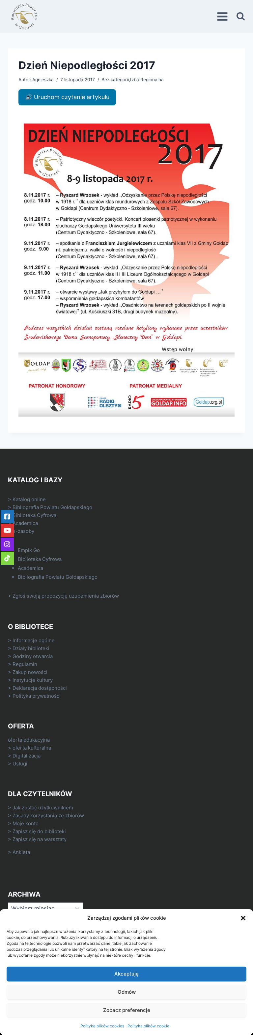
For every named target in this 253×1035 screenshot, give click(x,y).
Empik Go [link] (29, 550)
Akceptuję (126, 974)
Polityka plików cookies (102, 1025)
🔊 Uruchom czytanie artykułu (67, 96)
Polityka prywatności (37, 696)
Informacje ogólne (34, 640)
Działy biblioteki (31, 648)
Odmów (127, 992)
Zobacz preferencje (126, 1010)
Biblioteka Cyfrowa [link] (34, 515)
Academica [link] (25, 523)
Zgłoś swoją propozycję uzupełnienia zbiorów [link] (66, 596)
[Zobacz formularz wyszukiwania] (240, 16)
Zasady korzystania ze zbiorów (48, 815)
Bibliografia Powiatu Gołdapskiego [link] (52, 507)
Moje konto (26, 823)
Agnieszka (43, 79)
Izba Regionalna (147, 79)
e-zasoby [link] (23, 531)
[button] (243, 918)
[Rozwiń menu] (223, 16)
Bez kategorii (115, 79)
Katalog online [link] (29, 499)
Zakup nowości (30, 672)
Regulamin (25, 664)
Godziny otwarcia (33, 656)
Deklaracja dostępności (40, 688)
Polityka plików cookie (148, 1025)
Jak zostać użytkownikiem (43, 807)
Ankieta (21, 852)
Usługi (20, 763)
